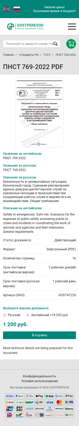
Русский (14, 315)
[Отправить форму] (55, 43)
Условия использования (39, 381)
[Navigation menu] (72, 27)
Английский (49, 315)
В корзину (39, 335)
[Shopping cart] (71, 44)
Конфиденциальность (39, 376)
